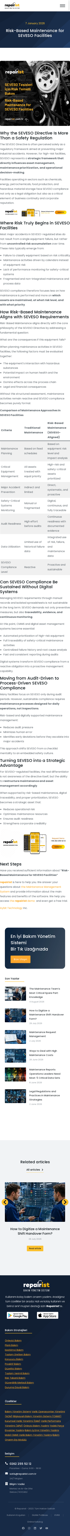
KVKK (57, 1515)
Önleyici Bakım (13, 1340)
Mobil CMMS (12, 1435)
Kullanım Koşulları (16, 1515)
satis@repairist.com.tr (23, 1474)
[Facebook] (23, 1528)
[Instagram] (29, 1528)
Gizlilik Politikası (40, 1515)
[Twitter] (41, 1528)
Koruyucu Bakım (14, 1359)
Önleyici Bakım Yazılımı (36, 1425)
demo (31, 901)
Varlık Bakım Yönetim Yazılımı (35, 1435)
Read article (35, 1248)
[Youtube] (46, 1528)
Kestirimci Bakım (14, 1350)
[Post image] (35, 1202)
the (12, 901)
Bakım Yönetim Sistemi (18, 1411)
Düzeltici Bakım (13, 1368)
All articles (33, 1170)
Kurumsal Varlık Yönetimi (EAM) (22, 1421)
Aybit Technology (11, 908)
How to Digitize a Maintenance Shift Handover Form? (35, 1231)
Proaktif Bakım (13, 1364)
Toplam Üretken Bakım (18, 1354)
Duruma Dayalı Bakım (17, 1387)
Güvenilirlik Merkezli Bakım (19, 1382)
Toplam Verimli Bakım (17, 1373)
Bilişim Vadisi (17, 1484)
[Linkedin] (35, 1528)
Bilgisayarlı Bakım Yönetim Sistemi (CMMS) (37, 1416)
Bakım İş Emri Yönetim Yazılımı (42, 1430)
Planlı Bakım (11, 1345)
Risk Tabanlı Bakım (15, 1378)
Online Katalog (35, 1521)
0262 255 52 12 (20, 1464)
